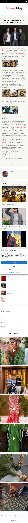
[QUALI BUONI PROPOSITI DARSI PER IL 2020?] (14, 216)
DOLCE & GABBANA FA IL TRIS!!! (13, 276)
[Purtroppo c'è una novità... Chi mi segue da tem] (14, 351)
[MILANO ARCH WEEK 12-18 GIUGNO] (14, 239)
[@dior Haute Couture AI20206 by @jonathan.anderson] (14, 438)
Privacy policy (16, 272)
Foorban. (16, 73)
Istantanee (3, 318)
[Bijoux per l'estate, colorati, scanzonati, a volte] (14, 497)
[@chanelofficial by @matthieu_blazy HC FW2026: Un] (14, 409)
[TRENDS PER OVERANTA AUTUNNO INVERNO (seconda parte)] (4, 292)
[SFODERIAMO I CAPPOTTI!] (4, 285)
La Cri (11, 171)
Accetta (14, 262)
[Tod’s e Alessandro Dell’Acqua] (4, 299)
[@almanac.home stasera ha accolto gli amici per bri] (14, 380)
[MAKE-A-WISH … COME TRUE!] (14, 194)
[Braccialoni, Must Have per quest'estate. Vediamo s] (14, 468)
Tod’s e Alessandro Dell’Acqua (13, 297)
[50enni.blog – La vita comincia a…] (14, 7)
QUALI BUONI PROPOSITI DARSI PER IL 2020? (11, 226)
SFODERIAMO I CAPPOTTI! (12, 283)
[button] (26, 250)
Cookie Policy (11, 272)
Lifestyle (14, 17)
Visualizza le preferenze (14, 269)
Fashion (3, 315)
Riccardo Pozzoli (11, 124)
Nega (14, 266)
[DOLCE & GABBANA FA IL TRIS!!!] (4, 278)
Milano (3, 326)
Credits (13, 515)
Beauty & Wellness (5, 311)
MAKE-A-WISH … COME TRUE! (8, 204)
